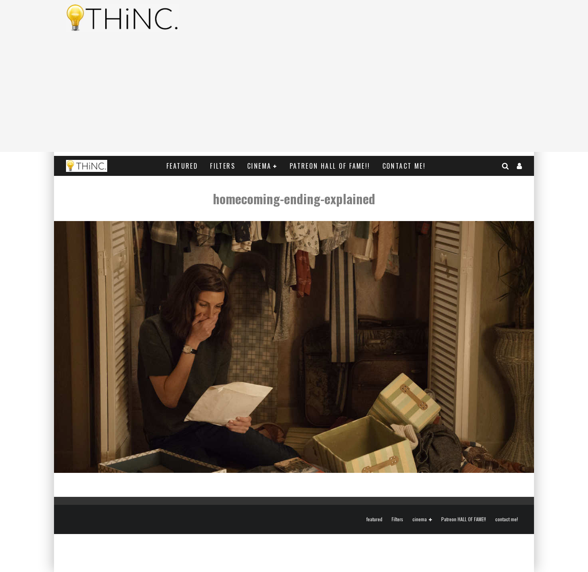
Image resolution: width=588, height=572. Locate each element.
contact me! (404, 166)
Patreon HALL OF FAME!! (330, 166)
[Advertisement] (294, 96)
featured (182, 166)
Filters (222, 166)
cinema (259, 166)
